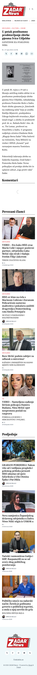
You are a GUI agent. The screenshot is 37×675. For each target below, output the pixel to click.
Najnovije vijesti (21, 20)
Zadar (33, 20)
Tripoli (18, 667)
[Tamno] (30, 9)
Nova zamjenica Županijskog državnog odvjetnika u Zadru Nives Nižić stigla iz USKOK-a (18, 518)
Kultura (15, 28)
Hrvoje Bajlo (11, 321)
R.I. (3, 50)
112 (3, 398)
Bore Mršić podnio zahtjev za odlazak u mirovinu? (18, 357)
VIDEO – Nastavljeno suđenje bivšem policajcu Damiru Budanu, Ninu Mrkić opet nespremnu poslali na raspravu (18, 407)
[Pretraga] (32, 9)
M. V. (3, 263)
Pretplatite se (19, 659)
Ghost (30, 665)
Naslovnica (6, 20)
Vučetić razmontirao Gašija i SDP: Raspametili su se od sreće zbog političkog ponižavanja (17, 560)
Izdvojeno (6, 28)
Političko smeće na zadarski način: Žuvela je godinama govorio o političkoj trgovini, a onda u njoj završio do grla (17, 605)
